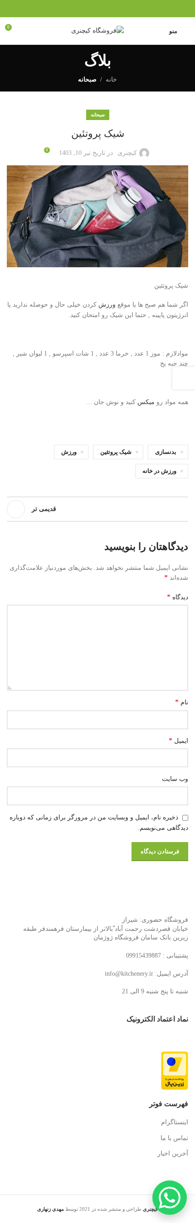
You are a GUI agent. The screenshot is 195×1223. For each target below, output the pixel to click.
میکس (146, 402)
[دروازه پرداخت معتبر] (174, 1070)
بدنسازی (165, 452)
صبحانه (87, 79)
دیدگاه (177, 597)
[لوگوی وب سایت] (97, 30)
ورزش (107, 304)
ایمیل (178, 740)
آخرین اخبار (172, 1153)
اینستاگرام (174, 1122)
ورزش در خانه (159, 471)
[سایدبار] (183, 378)
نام (181, 702)
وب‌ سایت (175, 778)
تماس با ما (174, 1138)
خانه (111, 79)
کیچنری (127, 152)
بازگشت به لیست (97, 509)
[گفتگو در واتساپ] (169, 1197)
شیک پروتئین (116, 452)
